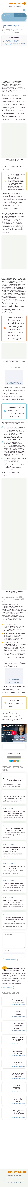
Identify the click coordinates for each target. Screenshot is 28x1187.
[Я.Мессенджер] (10, 761)
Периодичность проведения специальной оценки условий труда (14, 919)
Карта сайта (6, 1179)
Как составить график (11, 41)
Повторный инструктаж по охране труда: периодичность (14, 779)
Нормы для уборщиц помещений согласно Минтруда (18, 1074)
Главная (6, 1177)
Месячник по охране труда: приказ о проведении (14, 848)
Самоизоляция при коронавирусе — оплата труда (18, 1051)
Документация (8, 19)
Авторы (13, 1182)
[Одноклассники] (14, 761)
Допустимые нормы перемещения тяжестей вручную (18, 1000)
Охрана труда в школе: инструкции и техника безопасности (14, 812)
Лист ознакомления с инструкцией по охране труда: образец (14, 867)
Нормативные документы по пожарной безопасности (14, 970)
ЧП (20, 19)
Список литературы (20, 1179)
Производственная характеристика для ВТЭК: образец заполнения (14, 681)
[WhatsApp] (18, 761)
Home (4, 25)
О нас (8, 1182)
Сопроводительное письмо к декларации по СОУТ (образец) (14, 383)
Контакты (12, 1179)
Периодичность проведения (12, 40)
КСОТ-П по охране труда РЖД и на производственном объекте (18, 1112)
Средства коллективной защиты (18, 1012)
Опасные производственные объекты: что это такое (14, 829)
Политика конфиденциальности (16, 1177)
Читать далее (7, 987)
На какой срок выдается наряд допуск (18, 1099)
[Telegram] (16, 761)
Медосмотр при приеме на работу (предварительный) (14, 901)
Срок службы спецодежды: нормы (18, 1063)
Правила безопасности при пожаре (14, 796)
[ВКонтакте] (12, 761)
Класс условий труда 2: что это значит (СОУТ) (18, 1039)
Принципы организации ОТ (20, 15)
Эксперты (18, 1182)
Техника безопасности (7, 15)
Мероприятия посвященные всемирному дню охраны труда (14, 884)
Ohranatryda (16, 3)
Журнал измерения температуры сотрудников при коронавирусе (18, 1026)
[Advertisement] (14, 62)
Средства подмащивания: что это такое (18, 1087)
